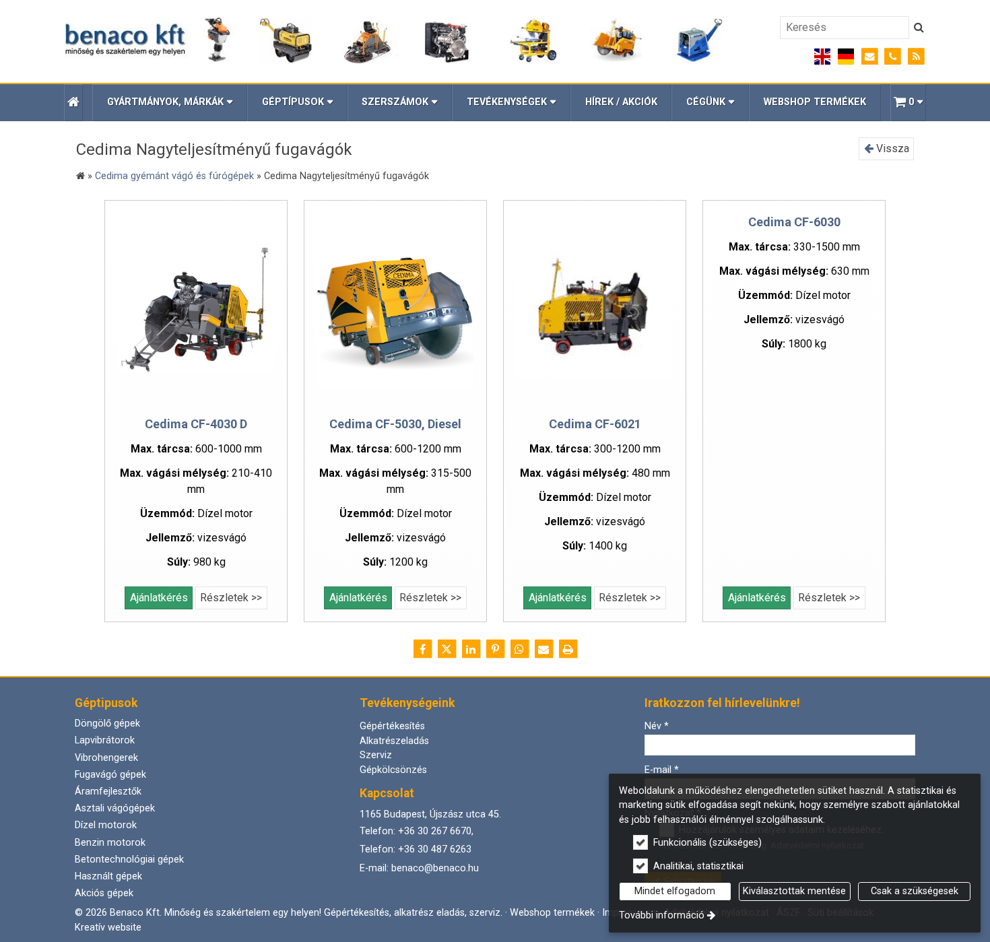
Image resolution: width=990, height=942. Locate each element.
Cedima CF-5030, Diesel (395, 424)
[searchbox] (844, 27)
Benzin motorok (110, 842)
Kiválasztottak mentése (794, 891)
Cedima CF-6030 (794, 222)
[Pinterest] (495, 649)
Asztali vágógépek (115, 808)
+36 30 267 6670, (435, 831)
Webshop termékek (552, 912)
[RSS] (916, 57)
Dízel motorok (106, 825)
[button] (908, 102)
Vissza (891, 148)
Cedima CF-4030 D (196, 424)
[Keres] (919, 28)
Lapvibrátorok (105, 740)
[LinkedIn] (471, 649)
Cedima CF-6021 (595, 424)
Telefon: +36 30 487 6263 (415, 849)
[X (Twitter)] (446, 649)
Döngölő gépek (107, 723)
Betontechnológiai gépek (129, 859)
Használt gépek (108, 876)
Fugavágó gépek (110, 774)
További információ (661, 915)
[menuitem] (73, 102)
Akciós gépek (104, 893)
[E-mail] (870, 57)
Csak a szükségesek (914, 891)
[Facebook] (422, 649)
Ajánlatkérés (159, 597)
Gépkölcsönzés (393, 770)
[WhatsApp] (519, 649)
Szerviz (376, 755)
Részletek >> (231, 597)
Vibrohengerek (106, 758)
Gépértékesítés (392, 726)
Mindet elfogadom (674, 891)
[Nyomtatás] (568, 649)
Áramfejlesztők (108, 791)
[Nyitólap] (394, 41)
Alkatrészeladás (394, 741)
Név (657, 726)
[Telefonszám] (892, 57)
